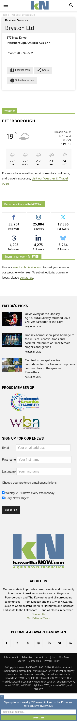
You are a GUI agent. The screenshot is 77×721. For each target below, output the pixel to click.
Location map (20, 70)
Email (8, 447)
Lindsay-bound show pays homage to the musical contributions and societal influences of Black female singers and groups (49, 341)
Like (14, 215)
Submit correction (22, 80)
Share (43, 70)
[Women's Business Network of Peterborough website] (24, 427)
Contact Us (38, 614)
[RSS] (70, 643)
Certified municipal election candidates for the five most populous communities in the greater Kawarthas (50, 366)
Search (21, 661)
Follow (38, 215)
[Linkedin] (49, 643)
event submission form (27, 267)
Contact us (35, 661)
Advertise (27, 657)
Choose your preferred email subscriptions (29, 482)
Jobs (52, 657)
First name (9, 459)
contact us (26, 277)
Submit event (11, 657)
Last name (9, 471)
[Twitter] (28, 643)
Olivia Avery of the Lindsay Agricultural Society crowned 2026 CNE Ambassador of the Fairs (47, 318)
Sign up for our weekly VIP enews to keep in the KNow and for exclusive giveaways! (38, 704)
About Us (41, 657)
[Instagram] (17, 643)
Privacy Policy (51, 661)
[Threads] (38, 643)
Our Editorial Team (38, 618)
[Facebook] (6, 643)
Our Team (64, 657)
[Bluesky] (60, 643)
